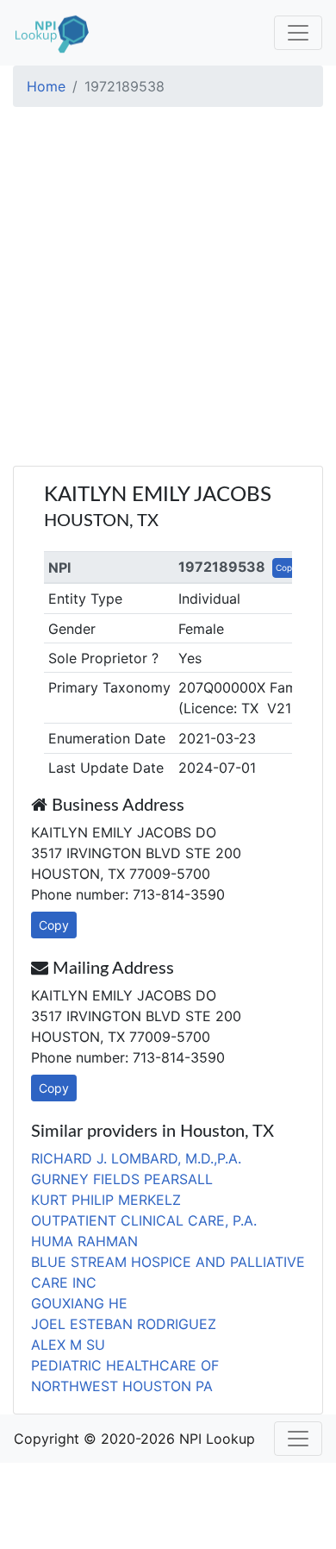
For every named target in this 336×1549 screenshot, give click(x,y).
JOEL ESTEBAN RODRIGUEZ (123, 1324)
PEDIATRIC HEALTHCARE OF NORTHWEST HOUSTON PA (125, 1376)
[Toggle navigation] (298, 33)
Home (46, 86)
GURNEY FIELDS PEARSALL (122, 1179)
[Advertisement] (168, 289)
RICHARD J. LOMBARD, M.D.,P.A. (136, 1158)
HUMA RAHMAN (84, 1241)
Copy (286, 567)
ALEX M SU (68, 1344)
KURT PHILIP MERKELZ (106, 1199)
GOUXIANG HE (79, 1303)
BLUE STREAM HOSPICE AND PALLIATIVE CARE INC (168, 1272)
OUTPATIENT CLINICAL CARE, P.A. (144, 1220)
